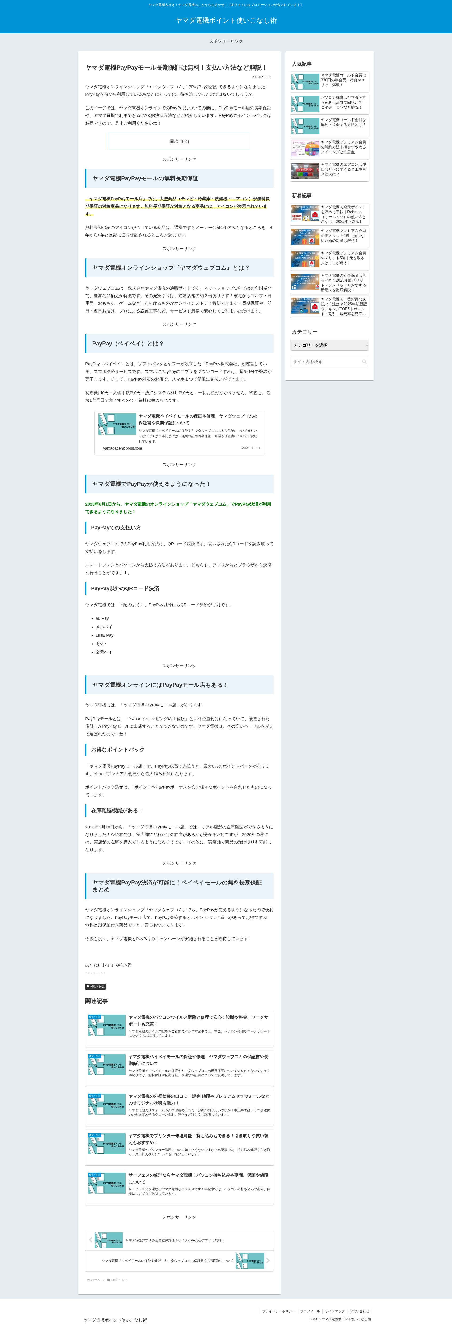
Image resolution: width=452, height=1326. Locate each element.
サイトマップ (335, 1311)
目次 (174, 141)
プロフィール (310, 1311)
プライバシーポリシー (278, 1311)
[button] (364, 361)
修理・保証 (97, 986)
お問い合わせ (359, 1311)
